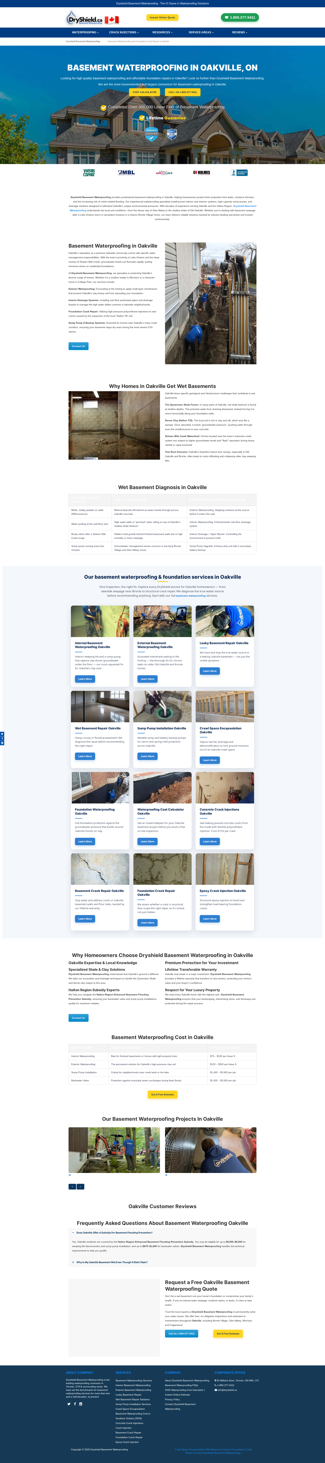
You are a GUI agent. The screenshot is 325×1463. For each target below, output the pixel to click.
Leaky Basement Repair (128, 1394)
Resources (162, 32)
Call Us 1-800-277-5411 (182, 1333)
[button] (72, 1187)
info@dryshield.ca (227, 1390)
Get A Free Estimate (162, 1094)
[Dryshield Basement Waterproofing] (92, 17)
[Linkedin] (2, 743)
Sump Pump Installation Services (133, 1404)
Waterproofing (84, 32)
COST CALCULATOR (144, 92)
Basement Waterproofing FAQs (181, 1385)
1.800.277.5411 (242, 17)
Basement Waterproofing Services (134, 1380)
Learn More (85, 679)
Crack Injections (123, 32)
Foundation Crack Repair (129, 1437)
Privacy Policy (172, 1399)
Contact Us (78, 346)
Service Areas (200, 32)
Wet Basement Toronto (218, 1449)
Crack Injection (124, 1427)
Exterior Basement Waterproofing (133, 1390)
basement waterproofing (190, 595)
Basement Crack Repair (128, 1432)
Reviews (239, 32)
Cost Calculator (163, 17)
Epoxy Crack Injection (127, 1442)
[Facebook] (2, 738)
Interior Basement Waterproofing (133, 1385)
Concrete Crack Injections (129, 1423)
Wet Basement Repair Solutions (133, 1399)
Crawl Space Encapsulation (130, 1409)
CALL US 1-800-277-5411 (183, 92)
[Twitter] (2, 734)
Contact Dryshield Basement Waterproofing (217, 1453)
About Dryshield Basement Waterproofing (187, 1380)
